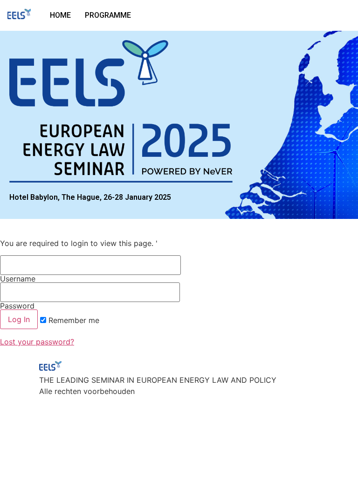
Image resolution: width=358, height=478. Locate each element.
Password (17, 305)
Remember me (72, 320)
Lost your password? (37, 341)
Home (60, 15)
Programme (108, 15)
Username (17, 278)
